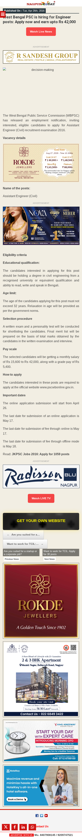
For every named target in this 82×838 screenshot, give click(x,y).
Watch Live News (41, 31)
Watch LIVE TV (41, 498)
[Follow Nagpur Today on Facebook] (37, 815)
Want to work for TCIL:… (25, 543)
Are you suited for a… (23, 534)
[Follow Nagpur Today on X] (41, 815)
